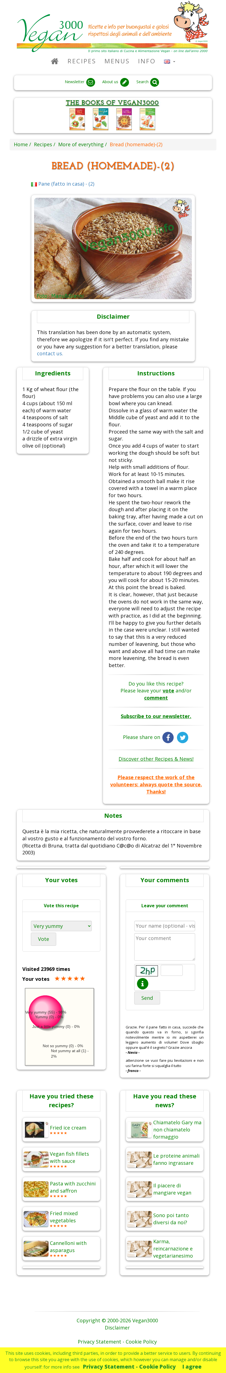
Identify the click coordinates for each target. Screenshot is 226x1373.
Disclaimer (117, 1327)
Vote (43, 939)
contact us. (50, 353)
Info (147, 61)
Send (147, 998)
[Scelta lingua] (169, 61)
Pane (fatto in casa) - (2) (65, 183)
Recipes (82, 61)
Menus (117, 61)
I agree (191, 1366)
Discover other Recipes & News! (156, 758)
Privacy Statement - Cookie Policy (129, 1366)
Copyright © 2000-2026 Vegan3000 (117, 1320)
